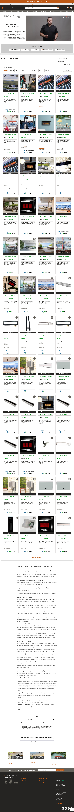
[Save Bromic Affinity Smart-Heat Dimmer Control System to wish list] (34, 358)
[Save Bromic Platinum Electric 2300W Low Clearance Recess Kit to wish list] (16, 438)
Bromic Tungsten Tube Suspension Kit (26, 342)
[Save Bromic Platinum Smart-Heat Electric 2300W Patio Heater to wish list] (69, 199)
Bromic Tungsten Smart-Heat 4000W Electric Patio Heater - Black (63, 100)
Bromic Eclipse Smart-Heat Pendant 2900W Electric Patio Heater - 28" (10, 223)
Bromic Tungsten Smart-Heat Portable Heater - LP (27, 141)
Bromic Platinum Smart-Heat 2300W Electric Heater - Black (10, 383)
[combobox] (42, 8)
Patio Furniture (20, 11)
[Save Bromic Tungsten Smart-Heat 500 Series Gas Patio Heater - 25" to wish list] (52, 117)
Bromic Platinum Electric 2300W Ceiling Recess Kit (63, 462)
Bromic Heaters (12, 54)
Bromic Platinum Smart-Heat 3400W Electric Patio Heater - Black (63, 183)
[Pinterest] (69, 808)
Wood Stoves (53, 11)
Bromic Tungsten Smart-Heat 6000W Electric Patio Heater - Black (27, 100)
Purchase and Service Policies (26, 776)
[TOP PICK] (23, 93)
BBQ (28, 11)
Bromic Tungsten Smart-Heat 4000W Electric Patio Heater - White (63, 141)
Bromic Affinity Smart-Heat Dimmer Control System (27, 383)
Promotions (3, 4)
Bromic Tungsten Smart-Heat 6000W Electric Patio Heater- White (10, 141)
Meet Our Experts (42, 780)
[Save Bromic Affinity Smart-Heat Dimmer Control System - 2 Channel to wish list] (34, 479)
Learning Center (10, 4)
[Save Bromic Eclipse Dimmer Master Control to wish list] (16, 518)
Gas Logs (35, 11)
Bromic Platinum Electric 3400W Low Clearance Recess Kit (10, 421)
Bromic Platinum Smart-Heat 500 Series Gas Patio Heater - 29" (10, 302)
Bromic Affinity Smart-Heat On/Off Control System (62, 383)
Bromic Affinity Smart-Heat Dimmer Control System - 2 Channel (27, 503)
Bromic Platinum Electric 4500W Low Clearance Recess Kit (27, 421)
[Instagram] (63, 808)
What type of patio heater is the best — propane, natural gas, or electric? (37, 720)
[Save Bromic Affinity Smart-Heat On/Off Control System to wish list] (69, 358)
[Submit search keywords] (58, 7)
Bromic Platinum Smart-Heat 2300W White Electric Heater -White (63, 542)
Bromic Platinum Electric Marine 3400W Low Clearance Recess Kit (63, 421)
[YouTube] (66, 808)
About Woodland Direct (43, 778)
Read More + (10, 763)
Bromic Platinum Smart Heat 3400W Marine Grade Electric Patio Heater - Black (10, 263)
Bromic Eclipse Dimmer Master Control (10, 542)
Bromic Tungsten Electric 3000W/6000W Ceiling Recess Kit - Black (10, 342)
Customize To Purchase (29, 93)
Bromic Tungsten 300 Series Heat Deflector (45, 462)
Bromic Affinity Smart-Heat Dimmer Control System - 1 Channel (9, 503)
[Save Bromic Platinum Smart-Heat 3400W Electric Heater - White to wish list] (52, 358)
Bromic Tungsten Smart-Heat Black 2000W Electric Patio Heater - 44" (10, 183)
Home (2, 54)
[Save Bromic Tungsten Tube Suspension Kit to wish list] (34, 317)
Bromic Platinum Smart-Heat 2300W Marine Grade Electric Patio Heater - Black (27, 302)
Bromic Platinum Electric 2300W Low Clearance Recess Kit (10, 462)
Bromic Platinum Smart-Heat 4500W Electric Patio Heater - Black (45, 183)
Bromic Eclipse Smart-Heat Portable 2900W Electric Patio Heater (10, 100)
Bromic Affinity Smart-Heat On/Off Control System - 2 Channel (62, 503)
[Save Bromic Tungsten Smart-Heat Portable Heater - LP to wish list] (34, 117)
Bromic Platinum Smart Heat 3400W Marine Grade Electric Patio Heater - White (45, 223)
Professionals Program (19, 4)
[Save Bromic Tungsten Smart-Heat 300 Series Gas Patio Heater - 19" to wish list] (34, 158)
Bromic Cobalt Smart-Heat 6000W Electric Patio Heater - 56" (63, 302)
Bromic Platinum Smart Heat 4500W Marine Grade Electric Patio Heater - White (45, 263)
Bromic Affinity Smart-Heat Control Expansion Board (27, 542)
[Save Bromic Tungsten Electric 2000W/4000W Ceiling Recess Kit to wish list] (69, 317)
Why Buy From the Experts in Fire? (45, 776)
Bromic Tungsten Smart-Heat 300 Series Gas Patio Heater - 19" (28, 182)
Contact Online (59, 803)
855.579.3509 (59, 777)
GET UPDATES (60, 770)
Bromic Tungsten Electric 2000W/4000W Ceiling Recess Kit (63, 342)
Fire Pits (11, 11)
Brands (6, 54)
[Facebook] (71, 808)
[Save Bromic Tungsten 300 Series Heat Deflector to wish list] (52, 438)
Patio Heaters (43, 11)
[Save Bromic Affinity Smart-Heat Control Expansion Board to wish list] (34, 518)
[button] (72, 4)
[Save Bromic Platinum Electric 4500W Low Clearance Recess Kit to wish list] (34, 396)
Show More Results (37, 557)
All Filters (68, 70)
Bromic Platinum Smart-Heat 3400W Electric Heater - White (45, 383)
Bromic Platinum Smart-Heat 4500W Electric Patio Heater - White (27, 263)
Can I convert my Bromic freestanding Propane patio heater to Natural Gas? (36, 738)
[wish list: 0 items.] (68, 8)
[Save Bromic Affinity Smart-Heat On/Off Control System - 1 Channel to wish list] (52, 479)
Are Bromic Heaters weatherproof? (28, 741)
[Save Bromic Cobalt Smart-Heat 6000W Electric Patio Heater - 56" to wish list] (69, 278)
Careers (40, 783)
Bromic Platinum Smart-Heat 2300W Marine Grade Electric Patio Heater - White (45, 302)
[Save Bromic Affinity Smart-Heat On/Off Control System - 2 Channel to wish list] (69, 479)
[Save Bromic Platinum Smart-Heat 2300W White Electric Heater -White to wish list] (69, 518)
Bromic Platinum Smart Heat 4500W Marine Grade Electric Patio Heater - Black (62, 263)
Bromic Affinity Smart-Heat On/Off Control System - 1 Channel (44, 503)
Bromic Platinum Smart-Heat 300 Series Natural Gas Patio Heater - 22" (28, 462)
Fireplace (4, 11)
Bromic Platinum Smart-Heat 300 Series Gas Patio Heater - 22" (28, 223)
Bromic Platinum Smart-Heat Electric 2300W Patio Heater (63, 223)
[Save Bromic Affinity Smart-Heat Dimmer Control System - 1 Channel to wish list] (16, 479)
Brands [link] (60, 11)
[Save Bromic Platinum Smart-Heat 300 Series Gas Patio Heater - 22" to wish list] (34, 199)
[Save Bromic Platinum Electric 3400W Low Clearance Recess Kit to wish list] (16, 396)
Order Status (28, 4)
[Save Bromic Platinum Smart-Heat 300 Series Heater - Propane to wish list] (52, 518)
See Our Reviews (24, 782)
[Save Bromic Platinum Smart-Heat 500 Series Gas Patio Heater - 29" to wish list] (16, 278)
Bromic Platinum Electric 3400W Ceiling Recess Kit (45, 342)
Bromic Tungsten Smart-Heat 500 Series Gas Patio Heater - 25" (45, 141)
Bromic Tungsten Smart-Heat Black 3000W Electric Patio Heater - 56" (45, 100)
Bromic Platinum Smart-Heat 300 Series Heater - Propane (46, 542)
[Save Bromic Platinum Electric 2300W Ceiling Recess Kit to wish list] (69, 438)
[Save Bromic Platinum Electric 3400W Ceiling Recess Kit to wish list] (52, 317)
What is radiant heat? (25, 733)
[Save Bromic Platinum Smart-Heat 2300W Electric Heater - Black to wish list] (16, 358)
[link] (69, 11)
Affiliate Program (42, 782)
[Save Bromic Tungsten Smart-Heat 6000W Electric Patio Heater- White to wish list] (16, 117)
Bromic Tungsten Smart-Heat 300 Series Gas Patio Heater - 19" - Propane (45, 421)
